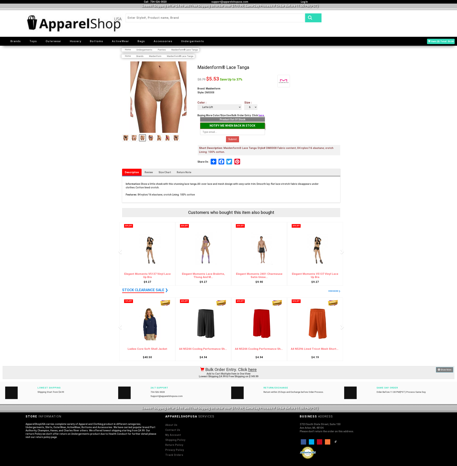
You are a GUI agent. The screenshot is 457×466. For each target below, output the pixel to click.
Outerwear (53, 41)
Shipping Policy (175, 440)
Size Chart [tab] (165, 172)
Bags (141, 41)
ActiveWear (120, 41)
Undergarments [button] (192, 41)
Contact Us (172, 430)
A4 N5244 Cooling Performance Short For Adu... (203, 348)
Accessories (163, 41)
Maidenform (213, 88)
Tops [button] (33, 41)
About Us (171, 425)
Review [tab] (149, 172)
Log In (304, 1)
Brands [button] (16, 41)
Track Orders (174, 455)
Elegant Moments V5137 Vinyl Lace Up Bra (147, 275)
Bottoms (96, 41)
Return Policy (174, 445)
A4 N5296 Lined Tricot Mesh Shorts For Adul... (315, 348)
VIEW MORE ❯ (334, 291)
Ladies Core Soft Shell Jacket (147, 348)
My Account (173, 435)
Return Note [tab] (184, 172)
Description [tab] (132, 172)
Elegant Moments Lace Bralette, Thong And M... (203, 275)
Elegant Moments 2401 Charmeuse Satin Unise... (259, 275)
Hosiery (75, 41)
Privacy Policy (174, 450)
